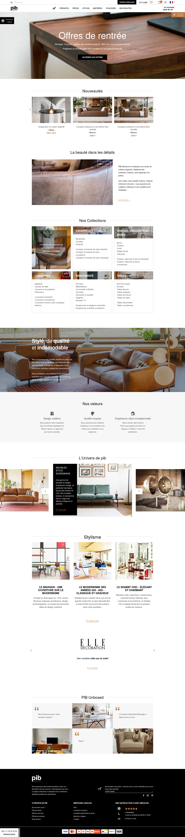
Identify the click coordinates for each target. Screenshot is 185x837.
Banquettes (80, 238)
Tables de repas (123, 297)
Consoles (80, 292)
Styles (86, 8)
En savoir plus (92, 620)
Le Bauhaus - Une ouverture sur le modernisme (50, 590)
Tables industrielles (125, 302)
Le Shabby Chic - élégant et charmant (134, 588)
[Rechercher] (12, 2)
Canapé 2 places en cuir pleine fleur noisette (134, 129)
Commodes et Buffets (85, 289)
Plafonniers (39, 292)
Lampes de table (41, 286)
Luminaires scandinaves (45, 299)
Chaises (120, 245)
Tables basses (123, 289)
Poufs (119, 248)
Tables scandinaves (125, 305)
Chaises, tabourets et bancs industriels (133, 259)
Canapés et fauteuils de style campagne (92, 257)
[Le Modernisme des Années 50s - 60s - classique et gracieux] (92, 561)
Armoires (79, 283)
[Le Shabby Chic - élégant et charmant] (134, 561)
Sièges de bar (122, 251)
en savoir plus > (124, 200)
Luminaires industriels (44, 297)
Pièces (75, 8)
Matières (97, 8)
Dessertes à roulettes (84, 294)
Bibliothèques (81, 286)
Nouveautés (125, 8)
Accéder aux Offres (92, 57)
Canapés (79, 241)
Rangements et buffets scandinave (90, 308)
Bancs (119, 242)
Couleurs (111, 8)
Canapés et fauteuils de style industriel (91, 249)
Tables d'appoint (123, 292)
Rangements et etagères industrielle (90, 305)
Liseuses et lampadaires (45, 289)
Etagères (79, 297)
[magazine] (54, 8)
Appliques (39, 283)
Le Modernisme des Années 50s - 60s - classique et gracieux (92, 590)
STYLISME (143, 2)
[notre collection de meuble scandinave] (92, 490)
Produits (64, 8)
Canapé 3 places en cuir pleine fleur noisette (92, 129)
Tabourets (121, 254)
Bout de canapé (123, 283)
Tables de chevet (124, 294)
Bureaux (120, 286)
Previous (45, 491)
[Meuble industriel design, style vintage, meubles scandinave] (16, 8)
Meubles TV (81, 300)
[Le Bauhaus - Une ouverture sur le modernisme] (51, 561)
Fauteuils (79, 244)
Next (155, 109)
